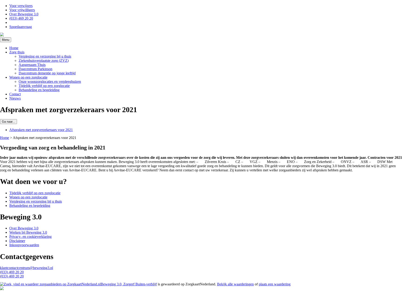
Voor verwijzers (21, 6)
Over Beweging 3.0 (23, 14)
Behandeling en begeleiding (39, 90)
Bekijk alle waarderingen (235, 284)
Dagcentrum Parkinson (35, 69)
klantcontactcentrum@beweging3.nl (26, 268)
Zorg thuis (16, 52)
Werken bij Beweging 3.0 (28, 232)
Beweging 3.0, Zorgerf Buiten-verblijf (129, 284)
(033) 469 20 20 (21, 18)
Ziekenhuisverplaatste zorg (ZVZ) (44, 60)
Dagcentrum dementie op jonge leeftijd (47, 73)
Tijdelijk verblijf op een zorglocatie (44, 86)
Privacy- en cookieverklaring (30, 237)
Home (13, 48)
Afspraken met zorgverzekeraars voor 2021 (41, 130)
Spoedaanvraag (20, 27)
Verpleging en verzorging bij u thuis (45, 56)
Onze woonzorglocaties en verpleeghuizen (50, 81)
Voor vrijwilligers (22, 10)
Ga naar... (8, 121)
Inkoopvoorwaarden (24, 245)
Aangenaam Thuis (32, 65)
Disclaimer (17, 241)
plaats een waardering (275, 284)
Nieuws (15, 98)
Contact (15, 94)
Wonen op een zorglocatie (28, 77)
